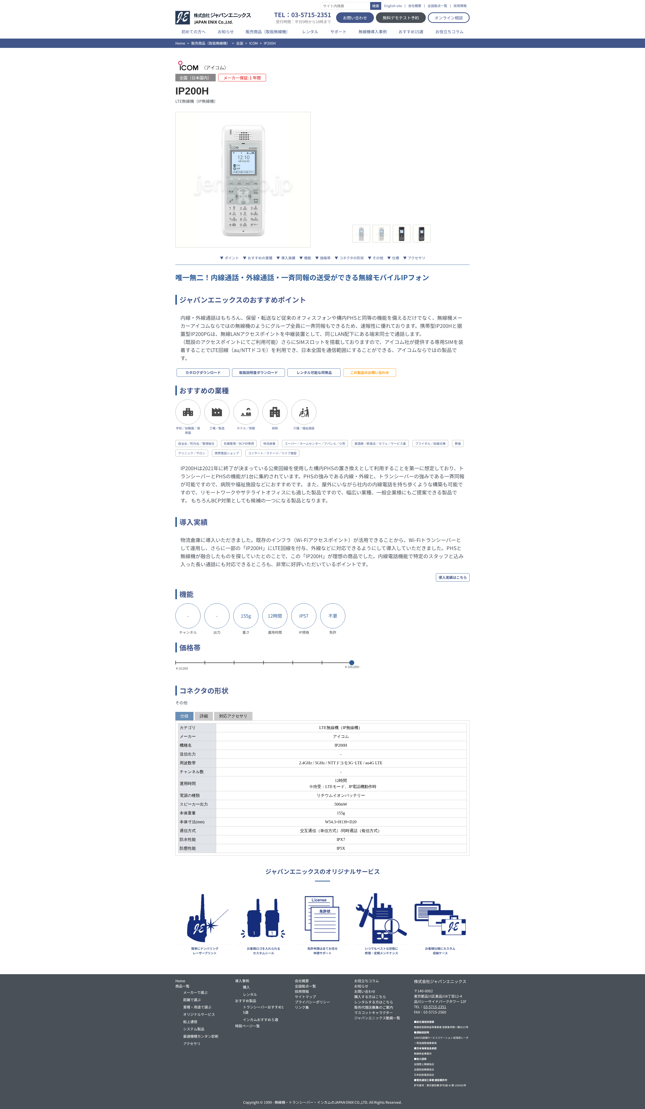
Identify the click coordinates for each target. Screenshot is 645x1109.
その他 (378, 257)
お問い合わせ (355, 18)
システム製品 (193, 1028)
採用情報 (460, 6)
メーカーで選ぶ (195, 992)
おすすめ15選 (411, 31)
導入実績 (288, 257)
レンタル (310, 31)
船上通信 (190, 1021)
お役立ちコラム (449, 31)
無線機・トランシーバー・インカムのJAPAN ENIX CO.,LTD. (321, 1102)
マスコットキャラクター (373, 1012)
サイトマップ (305, 996)
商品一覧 (182, 986)
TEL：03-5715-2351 (302, 18)
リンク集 (302, 1007)
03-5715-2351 (435, 1006)
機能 (307, 257)
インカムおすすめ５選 (260, 1019)
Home (180, 43)
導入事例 (242, 980)
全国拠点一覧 (437, 6)
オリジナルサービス (199, 1014)
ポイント (232, 257)
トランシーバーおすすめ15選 (263, 1009)
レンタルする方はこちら (373, 1001)
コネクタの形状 (351, 257)
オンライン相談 (449, 18)
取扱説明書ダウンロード (258, 372)
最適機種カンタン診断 (200, 1036)
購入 (246, 987)
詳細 (204, 716)
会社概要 (414, 6)
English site (393, 6)
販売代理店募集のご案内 (373, 1007)
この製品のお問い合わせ (369, 372)
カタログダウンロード (203, 372)
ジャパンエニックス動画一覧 (377, 1017)
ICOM (253, 43)
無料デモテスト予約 (401, 18)
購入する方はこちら (370, 996)
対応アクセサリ (233, 716)
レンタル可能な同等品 (314, 372)
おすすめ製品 (245, 1000)
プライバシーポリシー (312, 1001)
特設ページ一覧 (247, 1025)
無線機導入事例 (373, 31)
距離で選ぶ (192, 999)
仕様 (395, 257)
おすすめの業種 (260, 257)
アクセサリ (416, 257)
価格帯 (325, 257)
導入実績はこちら (453, 577)
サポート (338, 31)
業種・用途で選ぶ (197, 1006)
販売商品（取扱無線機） (268, 31)
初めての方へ (193, 31)
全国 (239, 43)
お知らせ (226, 31)
